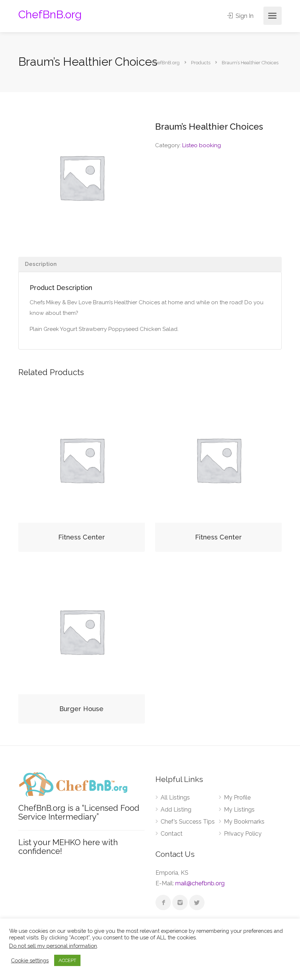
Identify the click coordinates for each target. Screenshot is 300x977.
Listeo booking (201, 145)
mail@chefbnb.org (200, 883)
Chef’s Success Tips (188, 821)
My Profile (237, 797)
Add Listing (176, 809)
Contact (172, 833)
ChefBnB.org (50, 14)
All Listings (175, 797)
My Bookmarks (244, 821)
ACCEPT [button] (67, 960)
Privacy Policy (243, 833)
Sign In (244, 15)
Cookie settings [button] (30, 960)
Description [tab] (41, 264)
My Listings (239, 809)
